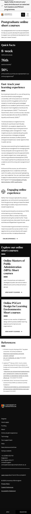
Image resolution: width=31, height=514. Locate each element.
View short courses (12, 292)
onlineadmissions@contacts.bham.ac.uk (13, 465)
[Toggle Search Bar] (23, 15)
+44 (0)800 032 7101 (7, 456)
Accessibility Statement (8, 491)
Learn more (4, 475)
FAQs (2, 444)
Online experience (9, 239)
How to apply (5, 422)
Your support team (6, 440)
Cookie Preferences (7, 487)
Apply (7, 512)
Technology (4, 436)
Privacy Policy (5, 484)
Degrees (3, 419)
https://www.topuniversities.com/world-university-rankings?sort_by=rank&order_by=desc (13, 356)
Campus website (6, 451)
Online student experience (9, 433)
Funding (3, 426)
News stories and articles (8, 447)
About (3, 429)
